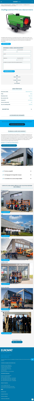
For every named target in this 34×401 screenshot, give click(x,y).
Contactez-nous (3, 391)
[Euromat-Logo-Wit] (17, 350)
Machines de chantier (7, 4)
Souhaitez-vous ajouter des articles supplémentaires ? (12, 62)
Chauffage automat (26, 4)
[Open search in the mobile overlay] (32, 1)
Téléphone (5, 58)
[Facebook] (1, 389)
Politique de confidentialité (5, 398)
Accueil (2, 4)
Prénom (4, 49)
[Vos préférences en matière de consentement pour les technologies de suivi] (32, 399)
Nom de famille (20, 49)
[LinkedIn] (2, 389)
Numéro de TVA (20, 58)
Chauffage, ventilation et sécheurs (17, 4)
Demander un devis (9, 71)
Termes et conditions (4, 396)
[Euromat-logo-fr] (17, 1)
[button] (1, 1)
